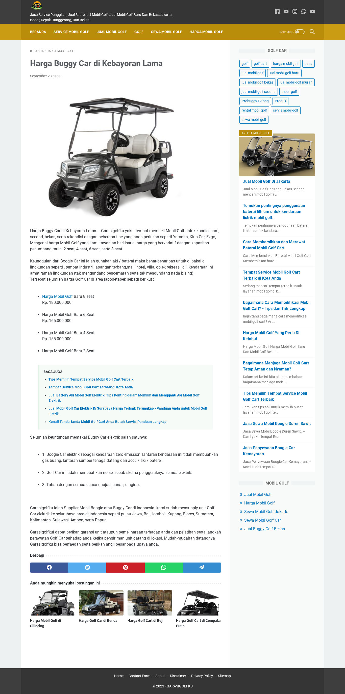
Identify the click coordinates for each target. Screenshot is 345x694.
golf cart (260, 64)
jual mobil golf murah (296, 82)
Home (119, 676)
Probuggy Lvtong (255, 101)
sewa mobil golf (254, 120)
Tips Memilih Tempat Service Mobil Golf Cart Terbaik (90, 379)
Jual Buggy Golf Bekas (264, 528)
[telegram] (202, 568)
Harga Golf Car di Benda (98, 621)
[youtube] (286, 12)
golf (245, 64)
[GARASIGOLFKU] (40, 5)
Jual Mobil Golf (112, 32)
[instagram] (294, 12)
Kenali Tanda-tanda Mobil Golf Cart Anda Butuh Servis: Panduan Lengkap (107, 422)
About (160, 676)
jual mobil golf (252, 73)
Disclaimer (178, 676)
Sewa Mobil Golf (166, 32)
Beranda (38, 32)
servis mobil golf (285, 110)
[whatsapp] (303, 12)
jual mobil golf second (259, 92)
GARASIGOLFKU (180, 686)
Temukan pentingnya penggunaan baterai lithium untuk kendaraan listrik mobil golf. (274, 211)
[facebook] (277, 12)
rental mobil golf (254, 110)
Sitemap (224, 676)
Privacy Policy (202, 676)
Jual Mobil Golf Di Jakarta (266, 181)
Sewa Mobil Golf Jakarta (266, 511)
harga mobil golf (286, 64)
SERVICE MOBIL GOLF (71, 32)
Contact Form (139, 676)
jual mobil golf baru (284, 73)
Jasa (308, 64)
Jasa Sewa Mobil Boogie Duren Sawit (277, 423)
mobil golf (289, 92)
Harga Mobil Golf (206, 32)
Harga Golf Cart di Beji (145, 621)
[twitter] (87, 568)
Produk (280, 101)
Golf (138, 32)
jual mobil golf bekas (258, 82)
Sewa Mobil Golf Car (262, 520)
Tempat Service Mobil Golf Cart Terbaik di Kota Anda (90, 387)
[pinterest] (125, 568)
